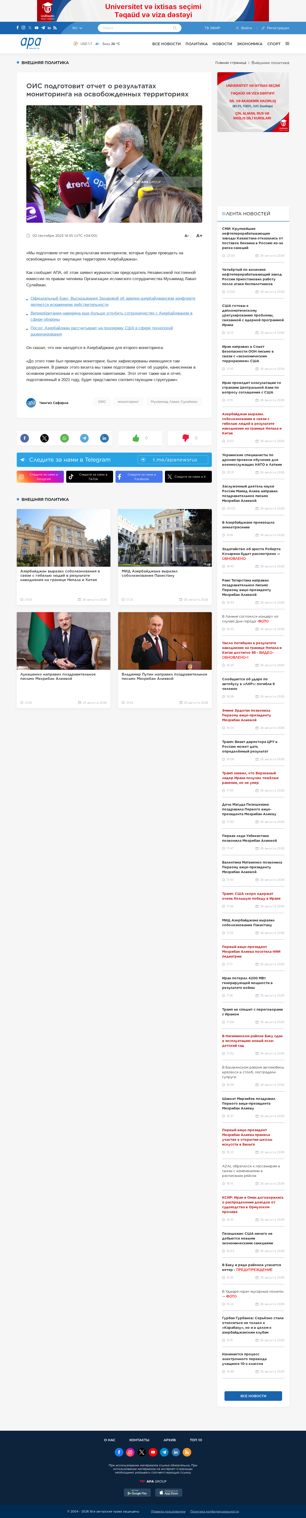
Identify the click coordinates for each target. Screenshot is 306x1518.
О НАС (109, 1440)
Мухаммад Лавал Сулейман (174, 402)
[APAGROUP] (153, 1481)
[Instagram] (23, 28)
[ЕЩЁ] (285, 43)
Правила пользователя (168, 1511)
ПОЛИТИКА (197, 44)
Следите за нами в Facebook (142, 477)
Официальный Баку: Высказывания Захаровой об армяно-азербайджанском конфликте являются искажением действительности (113, 301)
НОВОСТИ (222, 44)
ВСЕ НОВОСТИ (166, 44)
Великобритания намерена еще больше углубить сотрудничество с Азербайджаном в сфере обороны (111, 316)
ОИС (102, 402)
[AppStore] (168, 1493)
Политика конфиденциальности (214, 1511)
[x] (141, 1452)
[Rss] (55, 28)
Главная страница (230, 63)
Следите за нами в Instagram (44, 477)
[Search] (175, 28)
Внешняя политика (270, 63)
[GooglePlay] (137, 1493)
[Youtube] (36, 28)
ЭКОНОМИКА (249, 44)
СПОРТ (274, 44)
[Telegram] (43, 28)
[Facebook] (18, 28)
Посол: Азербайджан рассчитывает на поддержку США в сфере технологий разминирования (102, 331)
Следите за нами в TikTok (93, 477)
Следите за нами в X (190, 476)
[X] (30, 28)
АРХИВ (170, 1440)
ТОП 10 (196, 1440)
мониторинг (128, 402)
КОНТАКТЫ (139, 1440)
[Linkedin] (49, 28)
